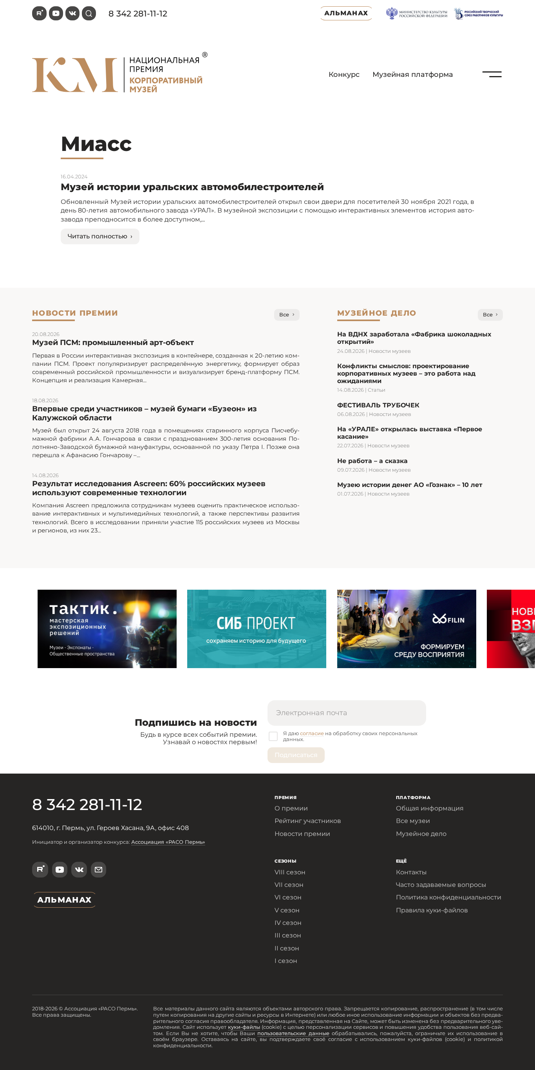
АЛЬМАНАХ (346, 13)
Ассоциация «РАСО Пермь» (168, 842)
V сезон (287, 910)
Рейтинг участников (308, 821)
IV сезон (288, 922)
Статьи (376, 390)
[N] (492, 92)
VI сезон (288, 897)
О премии (291, 808)
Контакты (411, 872)
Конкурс (344, 74)
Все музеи (413, 821)
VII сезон (289, 884)
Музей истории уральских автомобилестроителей (192, 187)
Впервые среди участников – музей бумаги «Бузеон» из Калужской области (144, 413)
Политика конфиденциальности (448, 897)
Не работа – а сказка (372, 461)
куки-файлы (244, 1027)
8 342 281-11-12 (137, 13)
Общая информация (430, 808)
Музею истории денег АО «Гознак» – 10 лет (410, 485)
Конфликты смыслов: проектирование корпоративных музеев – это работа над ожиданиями (406, 373)
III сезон (288, 935)
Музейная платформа (412, 74)
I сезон (286, 961)
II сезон (287, 948)
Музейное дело (421, 833)
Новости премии (302, 833)
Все (284, 314)
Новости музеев (390, 351)
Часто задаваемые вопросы (441, 884)
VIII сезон (290, 872)
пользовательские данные (293, 1033)
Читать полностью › (100, 236)
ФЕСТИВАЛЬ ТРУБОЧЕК (378, 405)
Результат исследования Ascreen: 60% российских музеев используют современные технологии (149, 488)
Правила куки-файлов (432, 910)
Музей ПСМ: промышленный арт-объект (113, 342)
